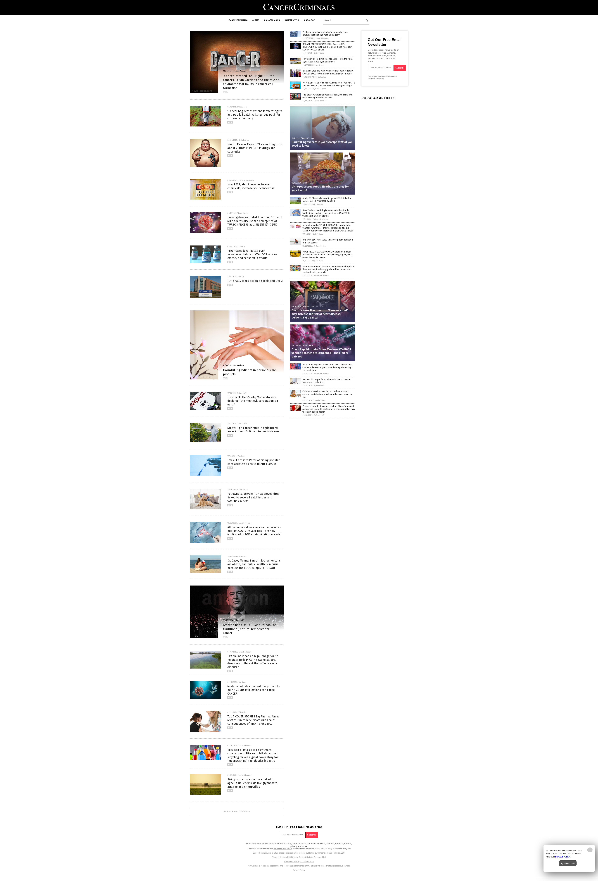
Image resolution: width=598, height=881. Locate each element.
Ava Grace (241, 456)
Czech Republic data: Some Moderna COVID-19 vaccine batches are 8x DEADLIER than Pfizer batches (321, 353)
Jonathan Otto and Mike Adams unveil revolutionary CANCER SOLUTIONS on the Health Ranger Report (327, 72)
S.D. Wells (242, 712)
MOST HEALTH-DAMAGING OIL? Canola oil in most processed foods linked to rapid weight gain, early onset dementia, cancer (327, 254)
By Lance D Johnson (321, 38)
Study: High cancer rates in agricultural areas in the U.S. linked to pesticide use (253, 429)
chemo (255, 20)
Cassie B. (242, 247)
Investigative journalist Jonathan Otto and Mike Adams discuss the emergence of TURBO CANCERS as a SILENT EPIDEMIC (254, 221)
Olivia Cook (242, 424)
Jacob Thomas (240, 71)
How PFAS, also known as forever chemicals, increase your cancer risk (250, 186)
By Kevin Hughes (319, 77)
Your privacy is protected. (377, 76)
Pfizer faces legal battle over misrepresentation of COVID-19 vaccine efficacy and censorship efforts (252, 254)
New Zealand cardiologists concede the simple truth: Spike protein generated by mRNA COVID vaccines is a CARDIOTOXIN (326, 213)
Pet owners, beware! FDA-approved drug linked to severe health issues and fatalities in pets (253, 497)
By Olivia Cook (308, 183)
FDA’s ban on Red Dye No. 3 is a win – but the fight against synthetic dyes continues (327, 60)
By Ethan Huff (319, 386)
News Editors (243, 490)
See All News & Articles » (237, 811)
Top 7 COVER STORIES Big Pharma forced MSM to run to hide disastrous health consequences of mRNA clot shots (253, 720)
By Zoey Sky (318, 204)
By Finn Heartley (320, 101)
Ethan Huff (242, 393)
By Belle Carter (320, 400)
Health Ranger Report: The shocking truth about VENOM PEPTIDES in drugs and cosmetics (254, 148)
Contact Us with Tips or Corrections (299, 861)
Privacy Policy (299, 870)
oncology (309, 20)
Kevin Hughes (244, 140)
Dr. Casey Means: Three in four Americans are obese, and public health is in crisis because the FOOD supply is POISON (254, 564)
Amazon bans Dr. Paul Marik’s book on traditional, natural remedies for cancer (250, 629)
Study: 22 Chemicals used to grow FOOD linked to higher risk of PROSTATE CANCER (326, 199)
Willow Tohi (242, 107)
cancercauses (272, 20)
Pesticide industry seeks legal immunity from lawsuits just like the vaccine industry (325, 33)
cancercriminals (238, 20)
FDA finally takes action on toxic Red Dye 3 (255, 281)
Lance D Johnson (245, 523)
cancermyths (292, 20)
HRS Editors (239, 365)
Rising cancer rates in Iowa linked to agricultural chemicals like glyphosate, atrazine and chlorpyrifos (252, 783)
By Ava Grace (318, 65)
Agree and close (568, 863)
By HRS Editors (308, 138)
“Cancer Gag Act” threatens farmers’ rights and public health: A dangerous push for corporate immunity (254, 114)
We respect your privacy (283, 849)
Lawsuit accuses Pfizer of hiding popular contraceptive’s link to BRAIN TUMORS (253, 461)
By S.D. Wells (319, 53)
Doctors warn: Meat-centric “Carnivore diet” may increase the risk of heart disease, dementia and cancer (320, 314)
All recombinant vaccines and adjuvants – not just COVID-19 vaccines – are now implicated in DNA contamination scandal (254, 531)
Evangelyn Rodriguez (246, 180)
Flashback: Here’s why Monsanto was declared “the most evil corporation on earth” (252, 400)
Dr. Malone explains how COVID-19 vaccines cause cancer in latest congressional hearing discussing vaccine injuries (327, 367)
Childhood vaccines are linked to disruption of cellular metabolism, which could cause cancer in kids (327, 394)
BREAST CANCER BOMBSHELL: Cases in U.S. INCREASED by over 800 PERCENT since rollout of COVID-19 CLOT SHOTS (327, 47)
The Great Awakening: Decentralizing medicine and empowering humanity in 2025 (327, 96)
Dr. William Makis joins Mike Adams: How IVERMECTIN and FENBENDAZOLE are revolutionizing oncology (328, 84)
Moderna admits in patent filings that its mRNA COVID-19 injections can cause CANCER (253, 690)
